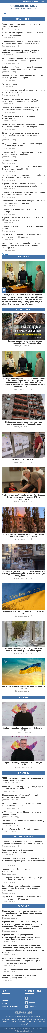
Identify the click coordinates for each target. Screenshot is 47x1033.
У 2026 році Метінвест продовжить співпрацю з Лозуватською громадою (22, 779)
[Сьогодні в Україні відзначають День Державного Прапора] (23, 671)
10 (18, 980)
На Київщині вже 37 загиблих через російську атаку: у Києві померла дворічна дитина (23, 202)
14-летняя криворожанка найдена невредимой (22, 969)
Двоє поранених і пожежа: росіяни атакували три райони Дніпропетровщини (22, 879)
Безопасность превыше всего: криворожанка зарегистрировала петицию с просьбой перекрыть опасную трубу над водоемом (22, 960)
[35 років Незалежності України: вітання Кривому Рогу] (23, 596)
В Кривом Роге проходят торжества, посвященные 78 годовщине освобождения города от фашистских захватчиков (21, 937)
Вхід (43, 1)
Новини (5, 1000)
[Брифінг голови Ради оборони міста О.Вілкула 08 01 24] (23, 714)
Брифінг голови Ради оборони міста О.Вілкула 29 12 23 (23, 764)
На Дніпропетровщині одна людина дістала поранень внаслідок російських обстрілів (20, 51)
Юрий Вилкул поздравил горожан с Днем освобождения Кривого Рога (19, 976)
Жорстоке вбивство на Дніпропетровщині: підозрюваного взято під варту (19, 851)
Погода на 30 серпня (10, 160)
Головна (5, 997)
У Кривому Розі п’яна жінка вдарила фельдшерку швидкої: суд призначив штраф (22, 77)
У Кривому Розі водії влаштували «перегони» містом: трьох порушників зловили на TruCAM (21, 100)
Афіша (4, 1003)
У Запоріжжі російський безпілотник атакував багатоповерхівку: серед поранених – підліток (21, 42)
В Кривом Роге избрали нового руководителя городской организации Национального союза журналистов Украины (22, 913)
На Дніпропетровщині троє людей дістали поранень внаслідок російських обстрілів (23, 650)
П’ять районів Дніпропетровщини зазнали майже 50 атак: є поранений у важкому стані (23, 176)
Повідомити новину (31, 1)
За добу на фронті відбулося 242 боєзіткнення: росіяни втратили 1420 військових (21, 236)
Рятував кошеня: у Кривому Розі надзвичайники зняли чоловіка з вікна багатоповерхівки (22, 59)
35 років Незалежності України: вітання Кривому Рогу (23, 612)
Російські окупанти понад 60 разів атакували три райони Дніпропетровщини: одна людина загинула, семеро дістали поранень (23, 574)
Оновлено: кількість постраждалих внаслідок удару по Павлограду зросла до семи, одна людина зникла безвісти (23, 860)
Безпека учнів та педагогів (23, 459)
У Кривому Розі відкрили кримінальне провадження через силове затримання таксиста (23, 193)
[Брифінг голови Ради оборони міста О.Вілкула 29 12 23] (23, 748)
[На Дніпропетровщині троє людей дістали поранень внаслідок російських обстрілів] (23, 634)
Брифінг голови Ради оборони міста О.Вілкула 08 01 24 (23, 729)
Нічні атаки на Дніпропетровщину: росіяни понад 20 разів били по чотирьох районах (23, 153)
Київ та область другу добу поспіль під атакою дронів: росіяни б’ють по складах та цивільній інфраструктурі (21, 245)
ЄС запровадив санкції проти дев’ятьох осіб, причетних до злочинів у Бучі (20, 796)
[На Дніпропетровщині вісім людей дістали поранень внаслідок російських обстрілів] (23, 407)
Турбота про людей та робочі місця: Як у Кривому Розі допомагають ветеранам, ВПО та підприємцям (23, 497)
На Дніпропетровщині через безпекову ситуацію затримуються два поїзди (22, 145)
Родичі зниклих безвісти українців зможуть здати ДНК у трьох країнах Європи (22, 788)
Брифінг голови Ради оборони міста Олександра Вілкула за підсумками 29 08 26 (22, 168)
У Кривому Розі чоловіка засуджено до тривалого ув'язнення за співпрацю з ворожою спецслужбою (22, 842)
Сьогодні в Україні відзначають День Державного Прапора (23, 687)
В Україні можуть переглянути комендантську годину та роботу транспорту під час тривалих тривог (21, 135)
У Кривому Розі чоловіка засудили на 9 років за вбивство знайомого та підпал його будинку (21, 108)
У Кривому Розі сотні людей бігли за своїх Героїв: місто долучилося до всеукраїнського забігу (22, 185)
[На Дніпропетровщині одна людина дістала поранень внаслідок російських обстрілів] (23, 326)
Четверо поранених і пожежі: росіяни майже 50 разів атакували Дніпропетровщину (23, 91)
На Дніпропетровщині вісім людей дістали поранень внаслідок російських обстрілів (23, 423)
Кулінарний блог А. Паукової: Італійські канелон (21, 829)
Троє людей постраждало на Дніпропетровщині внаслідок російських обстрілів (23, 535)
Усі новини (5, 254)
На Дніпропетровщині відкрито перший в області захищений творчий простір (22, 805)
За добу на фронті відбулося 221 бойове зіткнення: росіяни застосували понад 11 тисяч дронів (23, 125)
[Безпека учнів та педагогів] (23, 445)
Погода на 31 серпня (10, 84)
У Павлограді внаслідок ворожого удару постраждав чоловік (18, 117)
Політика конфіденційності (23, 1031)
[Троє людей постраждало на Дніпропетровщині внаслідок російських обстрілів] (23, 520)
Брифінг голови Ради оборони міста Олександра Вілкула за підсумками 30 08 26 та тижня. (22, 68)
